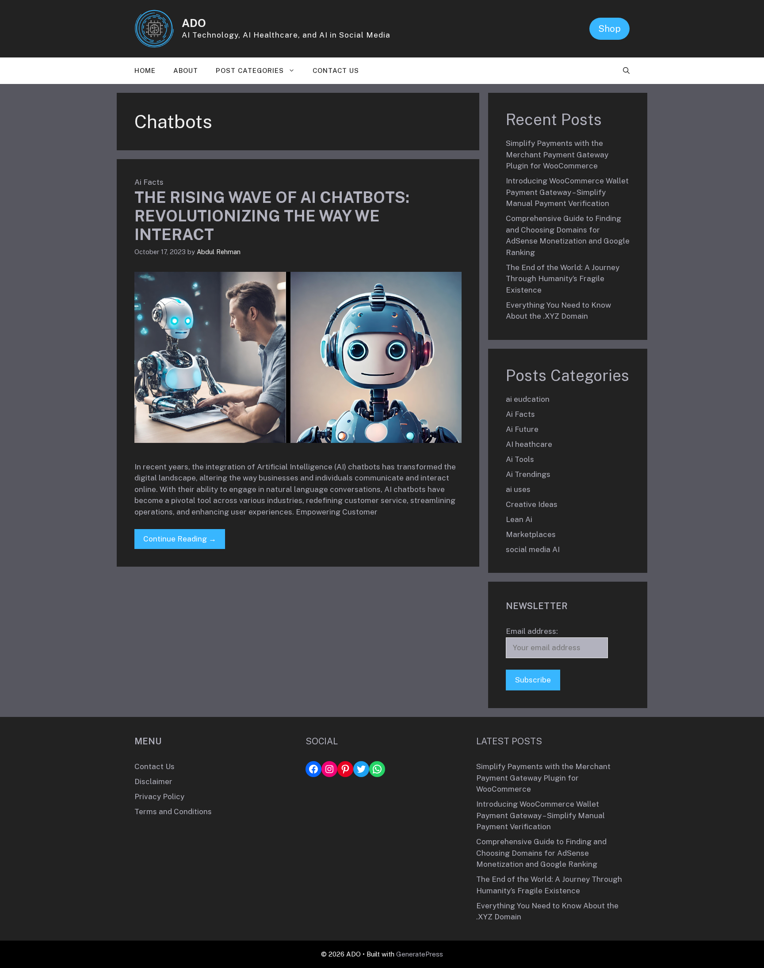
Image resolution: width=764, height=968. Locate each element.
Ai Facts (149, 182)
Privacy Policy (159, 796)
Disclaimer (153, 781)
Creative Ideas (532, 504)
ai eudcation (528, 399)
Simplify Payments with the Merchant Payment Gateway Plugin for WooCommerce (557, 154)
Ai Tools (520, 459)
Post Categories (250, 70)
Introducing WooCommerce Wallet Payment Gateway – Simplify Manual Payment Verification (567, 192)
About (185, 70)
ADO (194, 23)
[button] (626, 70)
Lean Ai (519, 519)
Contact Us (336, 70)
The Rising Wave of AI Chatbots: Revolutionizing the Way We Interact (271, 216)
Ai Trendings (528, 474)
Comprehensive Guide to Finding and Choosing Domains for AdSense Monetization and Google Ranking (541, 853)
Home (145, 70)
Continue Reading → (179, 538)
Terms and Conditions (173, 811)
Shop (609, 28)
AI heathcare (529, 444)
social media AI (533, 549)
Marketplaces (531, 534)
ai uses (518, 489)
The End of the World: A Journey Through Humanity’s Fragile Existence (562, 278)
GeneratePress (419, 954)
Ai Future (522, 429)
